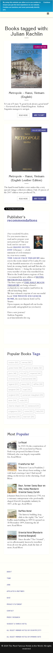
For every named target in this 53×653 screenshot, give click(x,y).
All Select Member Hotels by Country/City (24, 630)
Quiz (8, 598)
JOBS (8, 585)
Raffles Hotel (25, 510)
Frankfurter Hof (26, 463)
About (9, 572)
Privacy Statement (14, 604)
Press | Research (13, 617)
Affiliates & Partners (15, 591)
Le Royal (22, 442)
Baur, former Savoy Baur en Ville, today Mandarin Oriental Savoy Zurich (31, 489)
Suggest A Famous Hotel (17, 624)
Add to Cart (39, 115)
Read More (23, 115)
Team (9, 578)
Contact (10, 611)
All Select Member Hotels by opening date (24, 637)
